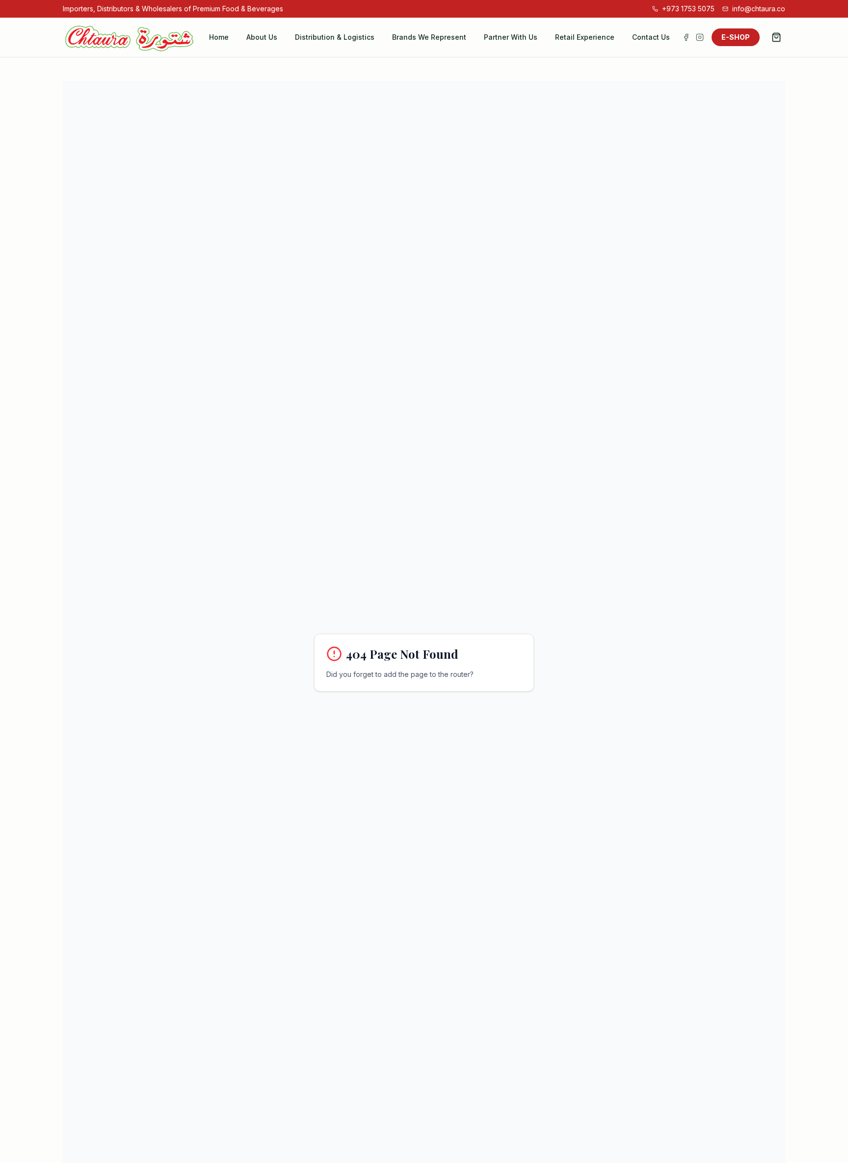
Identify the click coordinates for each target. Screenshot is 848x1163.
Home (219, 37)
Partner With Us (510, 37)
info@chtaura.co (758, 8)
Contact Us (651, 37)
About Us (261, 37)
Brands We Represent (429, 37)
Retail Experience (584, 37)
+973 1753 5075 (688, 8)
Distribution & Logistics (334, 37)
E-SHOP (735, 37)
